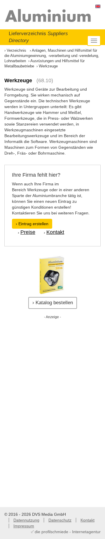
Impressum (23, 526)
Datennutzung (26, 520)
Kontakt (55, 232)
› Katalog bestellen (52, 302)
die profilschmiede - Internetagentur (68, 531)
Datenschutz (59, 520)
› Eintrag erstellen (32, 223)
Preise (27, 232)
